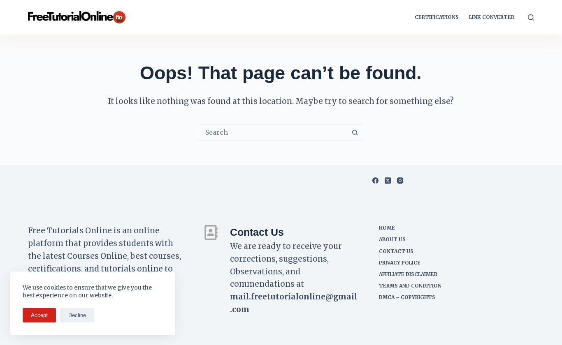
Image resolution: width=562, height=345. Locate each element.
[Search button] (355, 132)
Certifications (437, 17)
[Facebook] (375, 180)
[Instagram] (400, 180)
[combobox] (273, 132)
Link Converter (491, 17)
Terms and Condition (410, 286)
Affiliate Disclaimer (408, 274)
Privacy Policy (399, 263)
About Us (392, 239)
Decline (77, 315)
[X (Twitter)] (388, 180)
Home (387, 228)
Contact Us (396, 251)
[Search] (531, 17)
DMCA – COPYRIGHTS (407, 297)
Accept (39, 315)
